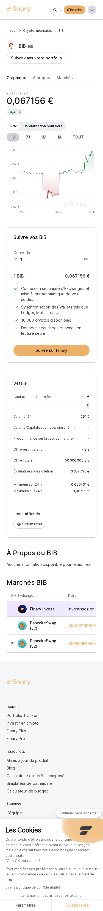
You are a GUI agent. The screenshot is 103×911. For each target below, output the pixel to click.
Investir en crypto (23, 723)
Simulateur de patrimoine (29, 783)
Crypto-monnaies (37, 30)
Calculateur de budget (27, 791)
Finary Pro (16, 738)
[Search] (55, 10)
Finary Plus (16, 730)
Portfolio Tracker (22, 715)
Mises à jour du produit (27, 760)
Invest (11, 30)
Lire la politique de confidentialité (32, 887)
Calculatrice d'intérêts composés (36, 775)
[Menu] (92, 9)
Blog (11, 768)
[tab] (16, 79)
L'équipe (14, 813)
